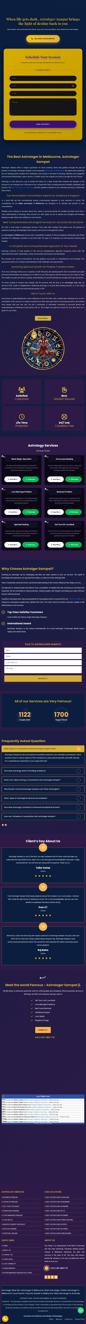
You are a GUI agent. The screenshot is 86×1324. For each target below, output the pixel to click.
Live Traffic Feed (43, 1096)
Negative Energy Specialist (14, 1224)
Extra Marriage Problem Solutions (17, 1273)
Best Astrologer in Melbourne (58, 1233)
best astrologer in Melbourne (23, 187)
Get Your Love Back (11, 1206)
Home (5, 1246)
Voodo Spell (8, 1259)
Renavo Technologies (54, 1316)
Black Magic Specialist (21, 459)
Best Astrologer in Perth (56, 1224)
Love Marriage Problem (21, 492)
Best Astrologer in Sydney (57, 1229)
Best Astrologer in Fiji (55, 1211)
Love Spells (8, 1220)
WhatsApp (31, 479)
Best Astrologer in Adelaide (57, 1197)
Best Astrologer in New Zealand (59, 1220)
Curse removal (9, 1268)
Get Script (36, 1123)
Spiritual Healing (21, 524)
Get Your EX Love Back (64, 524)
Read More (13, 479)
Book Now (42, 678)
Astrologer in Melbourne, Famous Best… (38, 1100)
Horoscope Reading (64, 459)
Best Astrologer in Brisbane (58, 1202)
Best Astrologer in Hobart (57, 1215)
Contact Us (42, 1030)
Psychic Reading (9, 1229)
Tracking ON (49, 1123)
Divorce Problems (10, 1202)
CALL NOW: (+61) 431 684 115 (44, 39)
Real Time (42, 1123)
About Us (7, 1250)
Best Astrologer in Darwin (57, 1206)
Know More (43, 318)
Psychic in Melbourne (76, 599)
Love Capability (9, 1264)
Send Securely (43, 124)
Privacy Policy (79, 1319)
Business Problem (64, 492)
